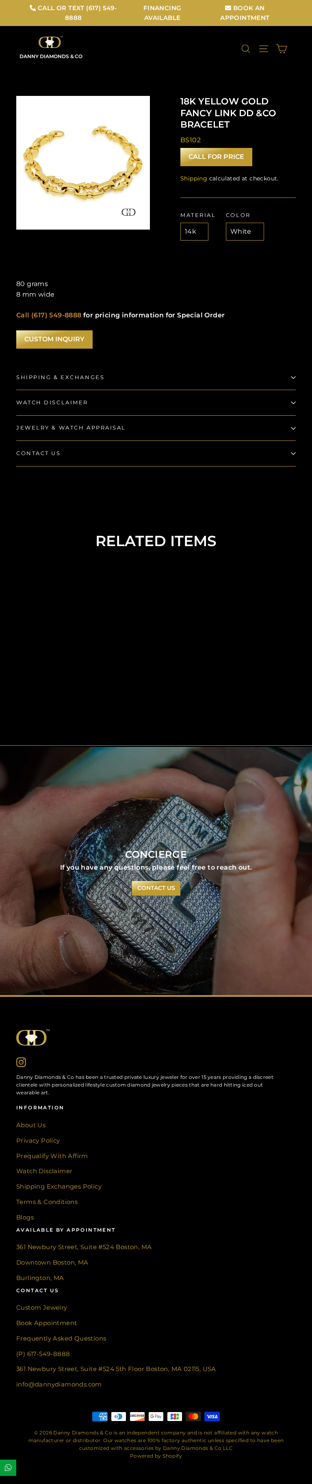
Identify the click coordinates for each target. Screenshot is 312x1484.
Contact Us (38, 453)
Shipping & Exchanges (60, 377)
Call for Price (216, 157)
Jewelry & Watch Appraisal (71, 428)
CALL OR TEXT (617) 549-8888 (76, 13)
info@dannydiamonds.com (59, 1384)
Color (238, 215)
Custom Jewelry (41, 1307)
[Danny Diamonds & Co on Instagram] (21, 1062)
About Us (31, 1125)
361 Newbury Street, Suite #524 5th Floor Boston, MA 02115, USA (116, 1369)
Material (198, 215)
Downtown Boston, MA (52, 1262)
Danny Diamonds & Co (51, 56)
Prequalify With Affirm (52, 1156)
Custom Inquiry (54, 339)
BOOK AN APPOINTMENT (244, 13)
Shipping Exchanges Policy (59, 1186)
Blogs (25, 1217)
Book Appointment (46, 1323)
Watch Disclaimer (52, 402)
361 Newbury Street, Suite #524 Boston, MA (84, 1247)
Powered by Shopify (156, 1456)
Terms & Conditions (47, 1202)
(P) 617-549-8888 (43, 1354)
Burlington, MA (40, 1278)
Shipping (193, 178)
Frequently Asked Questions (61, 1338)
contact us (156, 888)
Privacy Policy (38, 1140)
